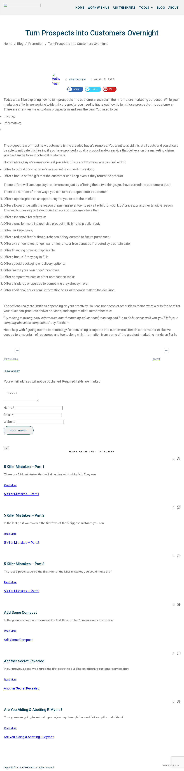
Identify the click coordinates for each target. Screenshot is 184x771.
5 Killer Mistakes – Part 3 (24, 564)
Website (9, 422)
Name (9, 408)
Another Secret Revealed (24, 661)
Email (8, 415)
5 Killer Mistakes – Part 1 (24, 467)
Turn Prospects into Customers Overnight (92, 33)
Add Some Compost (20, 612)
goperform (77, 79)
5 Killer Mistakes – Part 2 (24, 515)
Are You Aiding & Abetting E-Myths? (33, 709)
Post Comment (18, 430)
